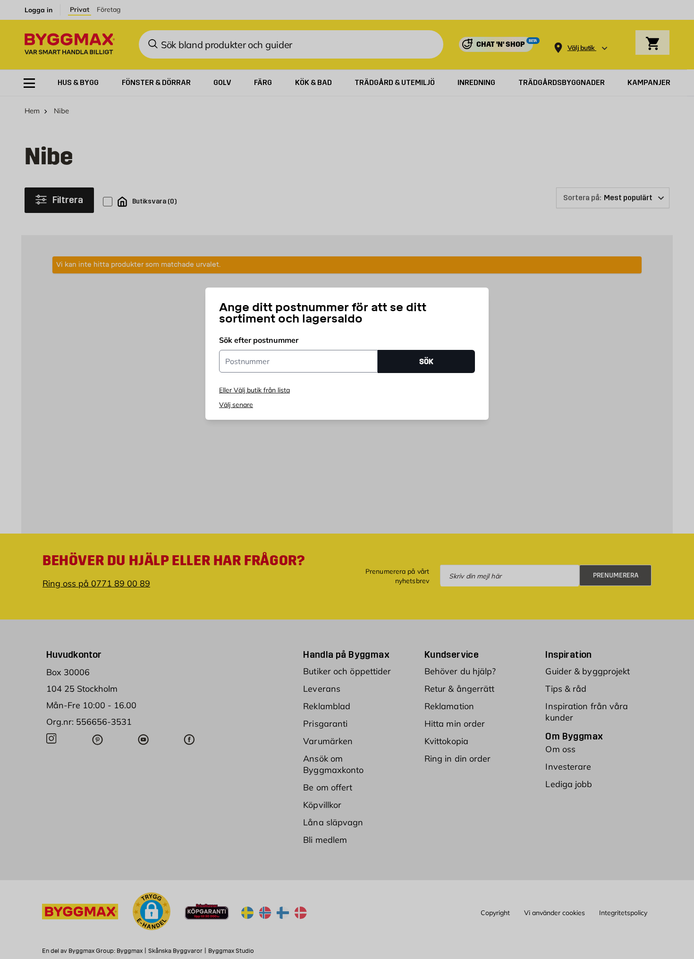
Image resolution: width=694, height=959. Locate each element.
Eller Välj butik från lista (254, 390)
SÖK (426, 361)
